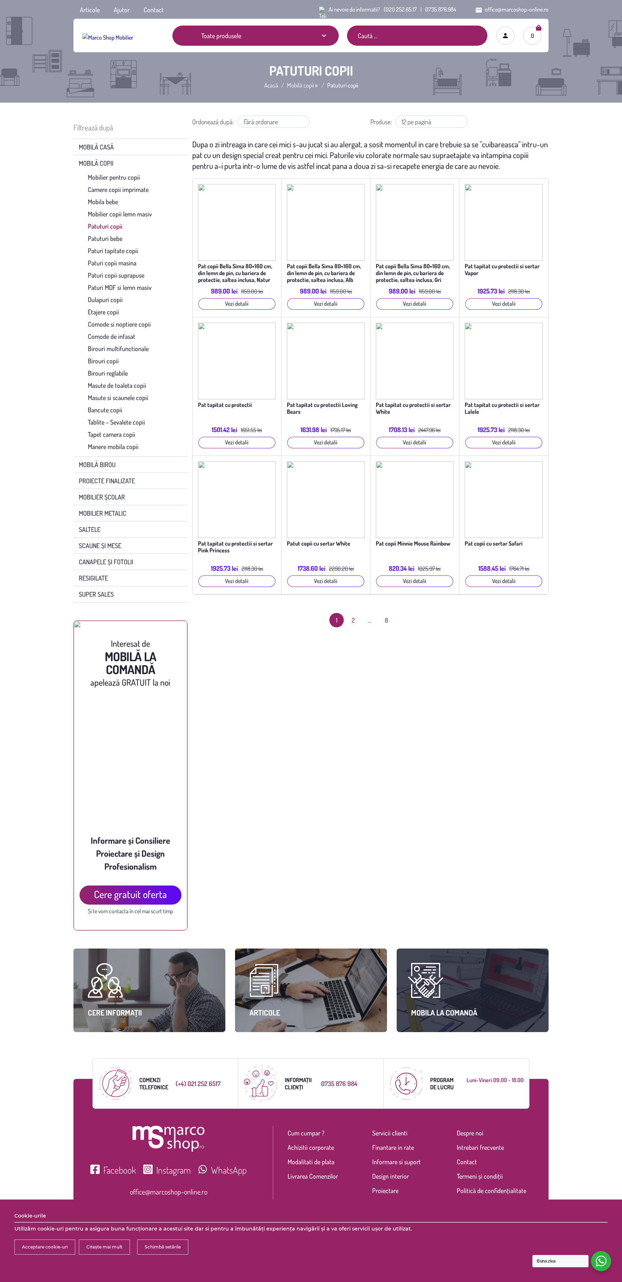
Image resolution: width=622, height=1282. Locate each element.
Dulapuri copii (105, 300)
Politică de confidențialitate (491, 1190)
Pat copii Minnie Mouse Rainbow (413, 543)
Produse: (381, 121)
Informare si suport (396, 1162)
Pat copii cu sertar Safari (494, 543)
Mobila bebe (103, 202)
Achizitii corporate (311, 1147)
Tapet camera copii (111, 434)
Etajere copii (103, 312)
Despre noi (470, 1133)
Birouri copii (103, 361)
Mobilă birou (97, 465)
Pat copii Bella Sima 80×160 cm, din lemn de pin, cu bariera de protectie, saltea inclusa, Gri (413, 273)
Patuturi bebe (105, 238)
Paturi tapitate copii (113, 251)
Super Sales (96, 594)
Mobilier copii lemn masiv (120, 214)
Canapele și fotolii (106, 562)
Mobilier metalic (102, 513)
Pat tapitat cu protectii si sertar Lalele (502, 408)
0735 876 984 (339, 1084)
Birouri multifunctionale (118, 349)
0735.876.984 (440, 9)
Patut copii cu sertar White (318, 543)
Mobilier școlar (102, 497)
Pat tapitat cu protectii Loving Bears (322, 408)
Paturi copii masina (112, 263)
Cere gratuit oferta (130, 894)
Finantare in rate (393, 1147)
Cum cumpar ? (306, 1133)
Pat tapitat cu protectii (225, 405)
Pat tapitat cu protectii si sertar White (413, 408)
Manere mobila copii (113, 447)
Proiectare (385, 1190)
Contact (154, 10)
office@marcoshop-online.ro (168, 1191)
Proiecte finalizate (107, 481)
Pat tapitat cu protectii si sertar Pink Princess (235, 547)
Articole (90, 10)
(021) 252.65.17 (400, 9)
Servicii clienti (389, 1133)
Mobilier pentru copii (114, 177)
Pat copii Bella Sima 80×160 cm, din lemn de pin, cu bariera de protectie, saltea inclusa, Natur (235, 273)
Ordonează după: (213, 121)
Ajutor (122, 10)
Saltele (89, 529)
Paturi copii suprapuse (116, 275)
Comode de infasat (111, 336)
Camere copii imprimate (118, 189)
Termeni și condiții (480, 1176)
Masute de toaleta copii (117, 385)
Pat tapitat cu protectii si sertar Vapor (502, 270)
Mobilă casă (96, 147)
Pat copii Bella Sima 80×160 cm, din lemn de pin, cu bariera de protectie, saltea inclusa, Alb (324, 273)
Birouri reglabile (108, 373)
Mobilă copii (300, 85)
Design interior (390, 1176)
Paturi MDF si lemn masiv (120, 287)
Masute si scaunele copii (118, 398)
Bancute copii (105, 410)
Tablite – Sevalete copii (116, 422)
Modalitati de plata (311, 1162)
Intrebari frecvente (480, 1147)
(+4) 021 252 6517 (198, 1084)
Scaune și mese (100, 546)
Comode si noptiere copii (119, 324)
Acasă (271, 85)
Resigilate (93, 578)
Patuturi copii (105, 226)
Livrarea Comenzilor (313, 1176)
